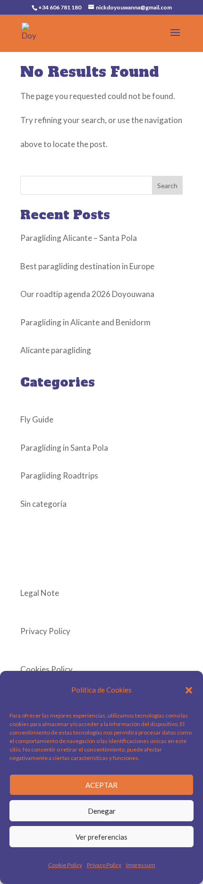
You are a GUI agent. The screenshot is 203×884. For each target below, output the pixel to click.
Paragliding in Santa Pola (64, 448)
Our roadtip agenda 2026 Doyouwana (87, 294)
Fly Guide (36, 419)
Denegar (102, 811)
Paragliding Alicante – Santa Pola (78, 238)
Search (167, 186)
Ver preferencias (101, 837)
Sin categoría (43, 504)
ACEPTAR (101, 785)
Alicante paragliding (55, 350)
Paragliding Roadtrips (59, 475)
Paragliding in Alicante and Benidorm (85, 322)
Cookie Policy (65, 864)
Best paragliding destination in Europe (87, 266)
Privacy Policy (104, 864)
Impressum (140, 864)
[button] (189, 690)
